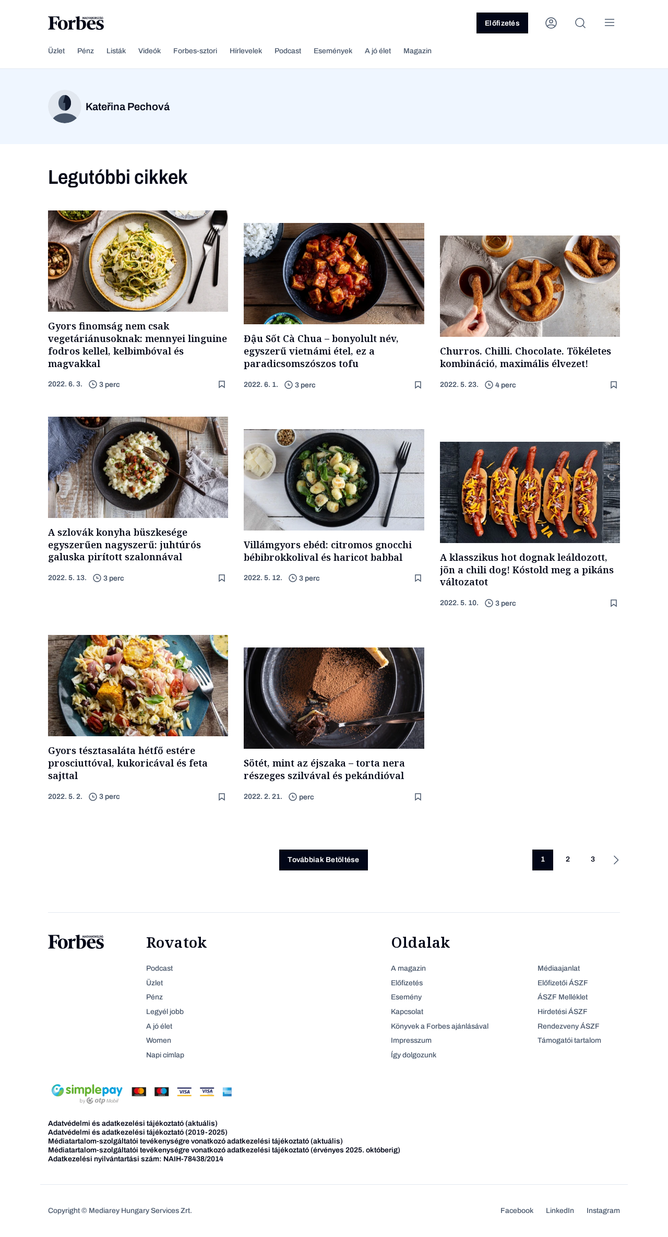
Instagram (603, 1211)
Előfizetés (502, 23)
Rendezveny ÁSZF (569, 1026)
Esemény (406, 997)
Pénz (85, 51)
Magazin (417, 51)
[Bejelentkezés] (551, 23)
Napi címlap (165, 1055)
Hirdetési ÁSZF (563, 1012)
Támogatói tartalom (569, 1040)
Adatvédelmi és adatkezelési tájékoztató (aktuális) (133, 1123)
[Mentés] (223, 384)
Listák (116, 51)
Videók (149, 51)
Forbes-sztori (195, 51)
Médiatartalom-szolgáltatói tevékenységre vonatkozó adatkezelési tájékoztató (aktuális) (195, 1141)
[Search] (580, 23)
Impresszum (411, 1040)
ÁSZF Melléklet (563, 997)
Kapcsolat (407, 1012)
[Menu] (609, 23)
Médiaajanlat (559, 968)
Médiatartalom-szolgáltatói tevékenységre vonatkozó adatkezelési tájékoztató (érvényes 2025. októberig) (224, 1150)
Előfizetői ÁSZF (563, 983)
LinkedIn (560, 1211)
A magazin (408, 968)
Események (333, 51)
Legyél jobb (165, 1012)
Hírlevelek (246, 51)
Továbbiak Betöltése (323, 860)
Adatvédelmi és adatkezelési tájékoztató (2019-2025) (138, 1132)
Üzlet (56, 51)
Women (158, 1040)
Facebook (516, 1211)
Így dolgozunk (413, 1055)
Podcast (288, 51)
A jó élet (378, 51)
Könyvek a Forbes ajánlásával (439, 1026)
